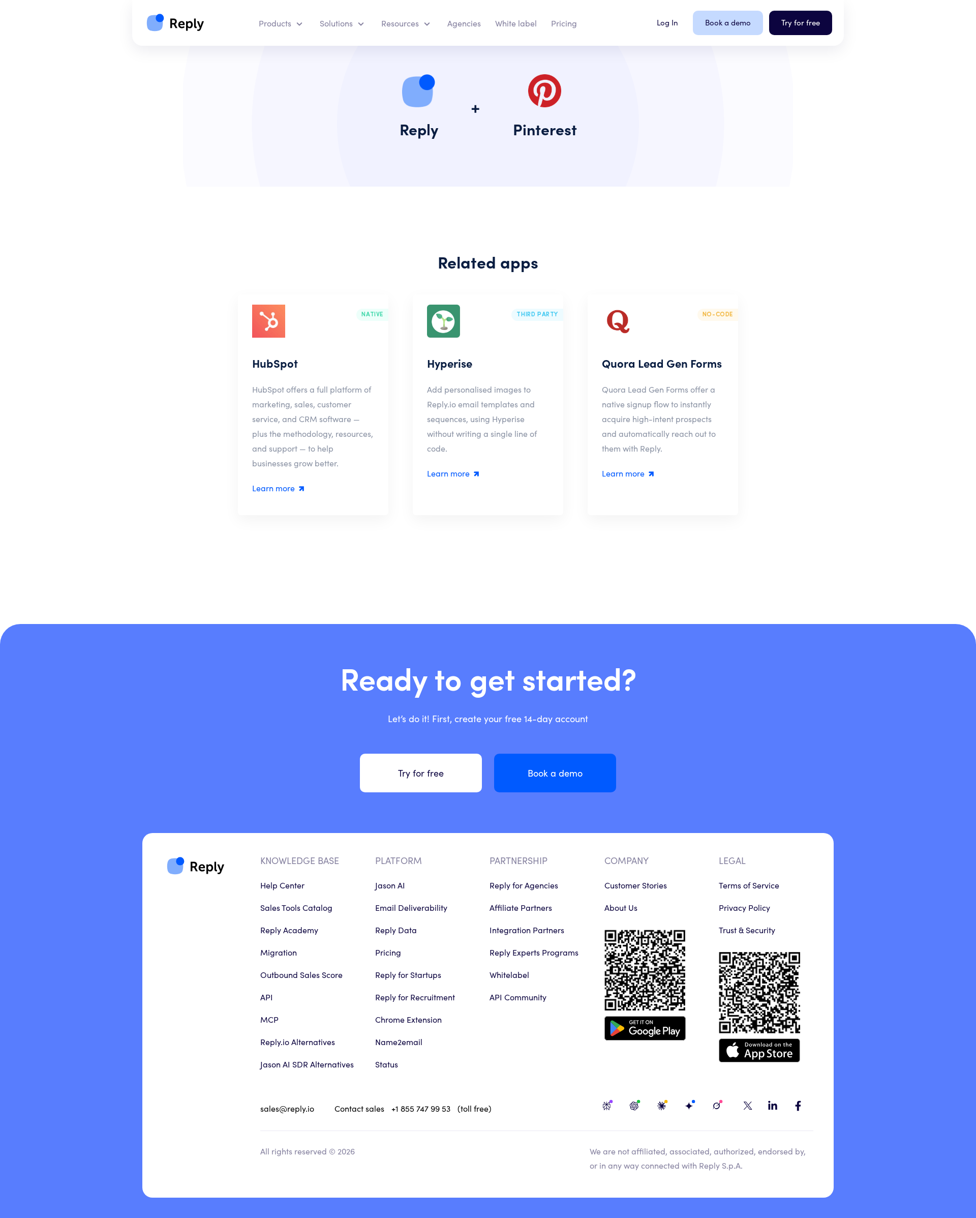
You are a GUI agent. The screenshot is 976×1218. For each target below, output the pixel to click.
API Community (518, 996)
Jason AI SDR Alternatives (307, 1064)
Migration (278, 952)
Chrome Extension (408, 1019)
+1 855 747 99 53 (420, 1108)
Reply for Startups (408, 974)
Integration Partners (527, 929)
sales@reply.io (287, 1108)
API (266, 996)
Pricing (388, 952)
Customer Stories (635, 884)
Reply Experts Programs (534, 952)
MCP (269, 1019)
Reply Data (396, 929)
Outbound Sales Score (301, 974)
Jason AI (390, 884)
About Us (620, 907)
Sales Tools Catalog (296, 907)
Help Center (282, 884)
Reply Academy (289, 929)
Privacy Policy (744, 907)
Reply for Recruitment (415, 996)
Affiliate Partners (521, 907)
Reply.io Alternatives (297, 1041)
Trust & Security (747, 929)
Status (386, 1064)
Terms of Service (749, 884)
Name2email (398, 1041)
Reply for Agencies (524, 884)
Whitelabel (509, 974)
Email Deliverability (411, 907)
